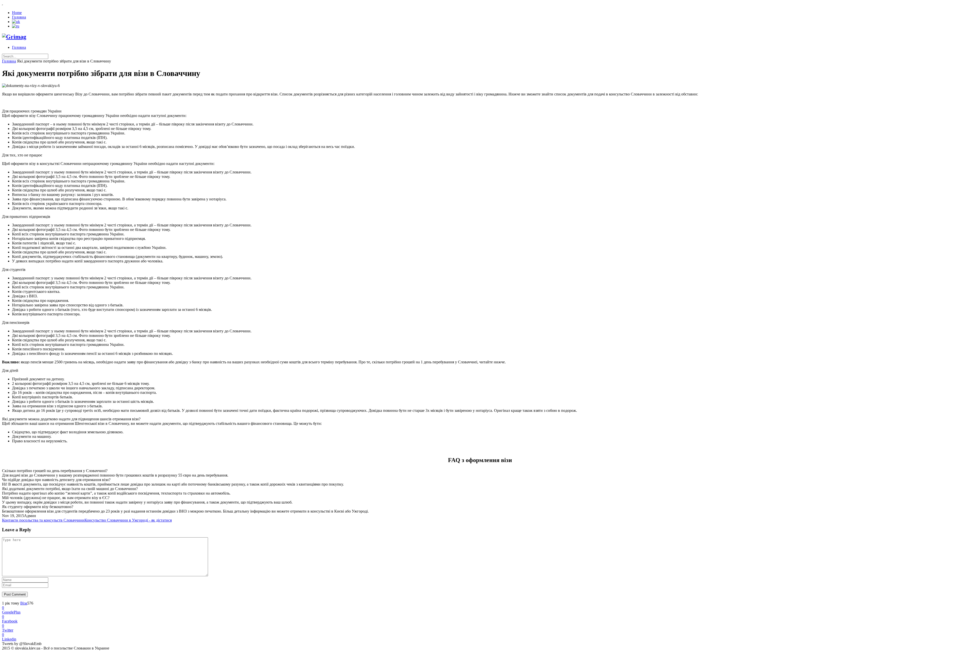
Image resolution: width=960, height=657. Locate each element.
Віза (23, 603)
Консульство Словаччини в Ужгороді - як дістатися (128, 520)
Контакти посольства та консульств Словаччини (43, 520)
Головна (19, 17)
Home (17, 12)
